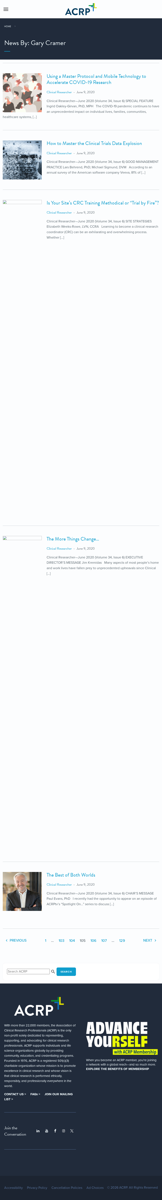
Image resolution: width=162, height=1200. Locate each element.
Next (148, 940)
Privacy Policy (37, 1188)
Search (66, 971)
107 (104, 940)
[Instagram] (63, 1130)
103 (61, 940)
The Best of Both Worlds (71, 875)
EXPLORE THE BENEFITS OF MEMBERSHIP (117, 1069)
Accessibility (13, 1188)
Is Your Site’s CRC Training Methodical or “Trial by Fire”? (103, 203)
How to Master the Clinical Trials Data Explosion (94, 143)
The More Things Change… (73, 539)
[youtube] (46, 1131)
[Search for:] (32, 971)
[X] (71, 1130)
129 (122, 940)
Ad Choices (95, 1188)
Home (7, 26)
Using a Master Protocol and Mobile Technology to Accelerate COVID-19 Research (96, 79)
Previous (18, 940)
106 (93, 940)
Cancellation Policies (66, 1188)
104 (72, 940)
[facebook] (55, 1131)
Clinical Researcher (59, 92)
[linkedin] (38, 1131)
